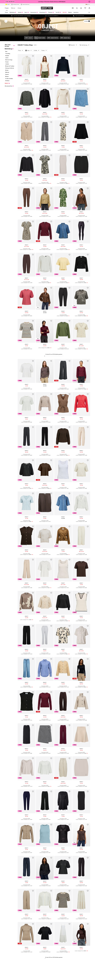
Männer (13, 8)
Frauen (7, 8)
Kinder (19, 8)
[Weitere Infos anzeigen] (26, 85)
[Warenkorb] (89, 8)
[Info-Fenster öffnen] (89, 2)
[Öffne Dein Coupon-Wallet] (73, 8)
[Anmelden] (77, 8)
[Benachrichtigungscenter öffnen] (81, 8)
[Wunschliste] (85, 8)
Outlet (8, 4)
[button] (73, 45)
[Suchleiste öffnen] (88, 12)
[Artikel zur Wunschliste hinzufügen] (33, 56)
